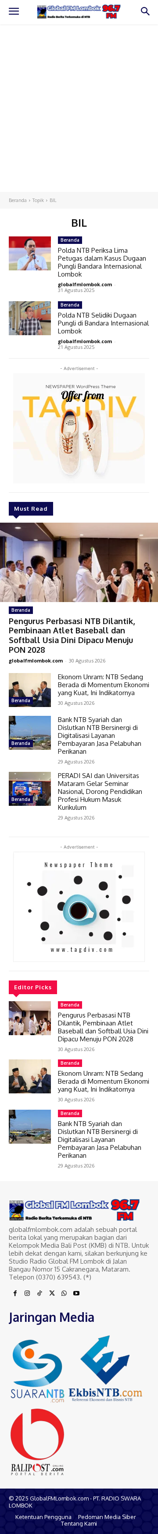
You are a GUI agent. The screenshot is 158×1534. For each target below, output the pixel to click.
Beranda (18, 200)
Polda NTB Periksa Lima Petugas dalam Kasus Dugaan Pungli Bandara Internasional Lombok (102, 262)
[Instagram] (27, 1293)
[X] (52, 1293)
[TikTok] (39, 1293)
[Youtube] (76, 1293)
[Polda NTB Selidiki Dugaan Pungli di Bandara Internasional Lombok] (30, 318)
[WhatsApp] (64, 1293)
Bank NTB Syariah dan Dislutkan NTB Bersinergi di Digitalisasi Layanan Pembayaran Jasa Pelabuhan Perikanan (99, 735)
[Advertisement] (79, 108)
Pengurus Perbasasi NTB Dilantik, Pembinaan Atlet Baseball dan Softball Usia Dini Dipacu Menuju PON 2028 (72, 635)
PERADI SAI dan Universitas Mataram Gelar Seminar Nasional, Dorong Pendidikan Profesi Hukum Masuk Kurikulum (100, 791)
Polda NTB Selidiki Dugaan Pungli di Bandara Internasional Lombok (103, 323)
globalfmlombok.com (36, 660)
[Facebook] (15, 1293)
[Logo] (79, 11)
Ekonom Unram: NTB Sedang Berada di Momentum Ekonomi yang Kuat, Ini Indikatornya (103, 685)
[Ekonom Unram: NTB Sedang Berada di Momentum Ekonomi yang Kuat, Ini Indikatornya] (30, 690)
